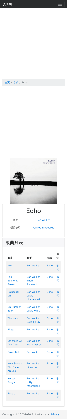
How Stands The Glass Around (14, 367)
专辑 (15, 82)
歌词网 (7, 4)
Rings (10, 329)
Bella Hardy (33, 321)
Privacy (55, 414)
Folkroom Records (43, 227)
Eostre (11, 393)
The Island (13, 318)
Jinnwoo (32, 367)
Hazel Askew (34, 344)
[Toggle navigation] (60, 4)
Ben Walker (43, 220)
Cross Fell (13, 352)
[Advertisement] (33, 42)
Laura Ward (33, 310)
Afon (10, 265)
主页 (7, 82)
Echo (50, 265)
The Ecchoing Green (12, 280)
